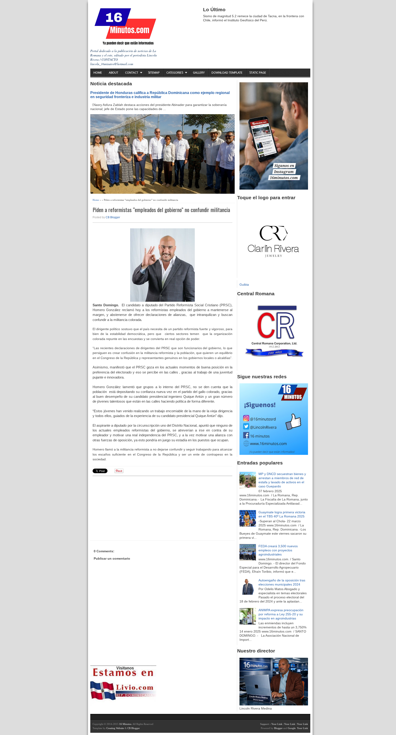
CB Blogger (113, 217)
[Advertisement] (128, 507)
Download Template (227, 72)
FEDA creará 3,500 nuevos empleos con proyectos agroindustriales (278, 550)
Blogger (278, 728)
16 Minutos (125, 724)
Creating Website (115, 728)
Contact (131, 72)
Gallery (199, 72)
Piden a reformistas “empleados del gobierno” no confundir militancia (161, 209)
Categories (174, 72)
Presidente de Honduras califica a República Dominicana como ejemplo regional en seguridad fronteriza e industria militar (160, 95)
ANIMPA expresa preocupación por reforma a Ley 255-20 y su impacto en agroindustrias (280, 614)
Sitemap (154, 72)
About (113, 72)
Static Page (257, 72)
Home (98, 72)
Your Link (276, 724)
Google (292, 728)
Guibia (244, 284)
